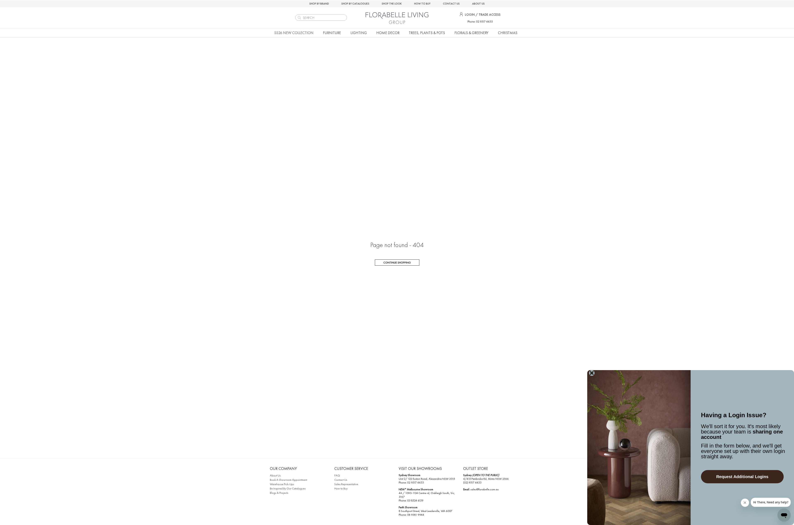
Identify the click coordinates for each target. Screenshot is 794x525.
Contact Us (340, 480)
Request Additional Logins (742, 476)
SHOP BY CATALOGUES (355, 3)
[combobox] (321, 17)
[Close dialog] (592, 373)
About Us (275, 475)
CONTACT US (451, 3)
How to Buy (341, 488)
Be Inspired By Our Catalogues (288, 488)
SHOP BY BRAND (319, 3)
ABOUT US (478, 3)
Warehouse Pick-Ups (282, 484)
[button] (331, 32)
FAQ (337, 475)
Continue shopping (397, 262)
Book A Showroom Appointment (288, 480)
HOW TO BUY (422, 3)
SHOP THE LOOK (392, 3)
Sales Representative (346, 484)
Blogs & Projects (279, 493)
